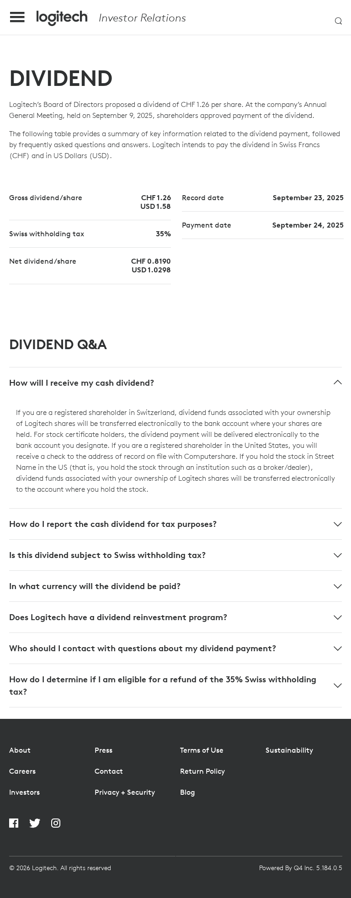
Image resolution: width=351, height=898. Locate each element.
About (20, 750)
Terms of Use (201, 750)
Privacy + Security (125, 792)
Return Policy (202, 771)
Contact (109, 771)
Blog (187, 792)
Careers (22, 771)
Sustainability (289, 750)
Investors (24, 792)
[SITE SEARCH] (338, 18)
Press (103, 750)
